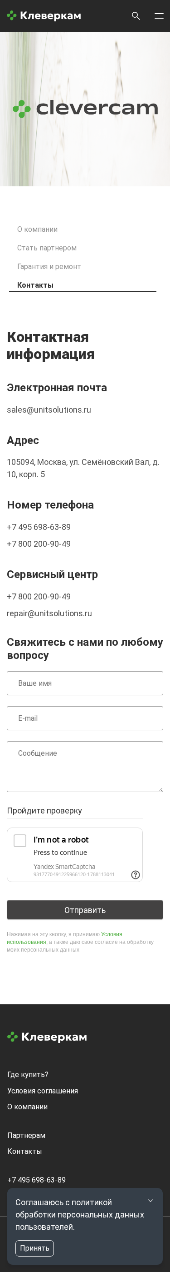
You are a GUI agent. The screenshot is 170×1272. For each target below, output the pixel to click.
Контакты (35, 285)
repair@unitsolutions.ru (49, 613)
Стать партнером (47, 248)
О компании (37, 229)
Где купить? (28, 1074)
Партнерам (26, 1135)
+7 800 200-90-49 (39, 544)
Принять (34, 1248)
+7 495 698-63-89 (39, 527)
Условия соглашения (42, 1091)
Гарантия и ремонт (49, 266)
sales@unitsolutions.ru (49, 409)
